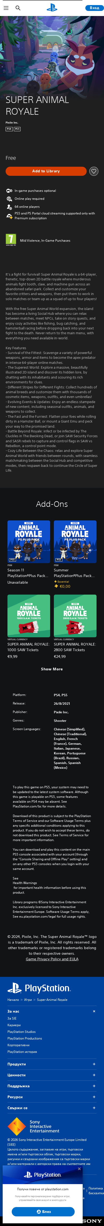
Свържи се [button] (17, 1107)
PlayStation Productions (24, 1038)
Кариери (14, 1025)
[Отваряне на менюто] (6, 8)
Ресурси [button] (15, 1096)
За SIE (11, 1018)
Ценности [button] (16, 1075)
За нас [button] (13, 1011)
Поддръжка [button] (18, 1086)
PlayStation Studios (21, 1031)
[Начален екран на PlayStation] (52, 8)
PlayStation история (22, 1051)
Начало (13, 999)
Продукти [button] (16, 1064)
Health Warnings (25, 883)
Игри (28, 999)
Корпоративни (18, 1045)
